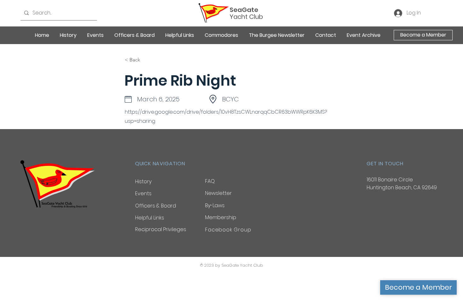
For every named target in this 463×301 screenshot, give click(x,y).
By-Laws (215, 205)
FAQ (210, 181)
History (143, 181)
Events (143, 193)
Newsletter (218, 193)
